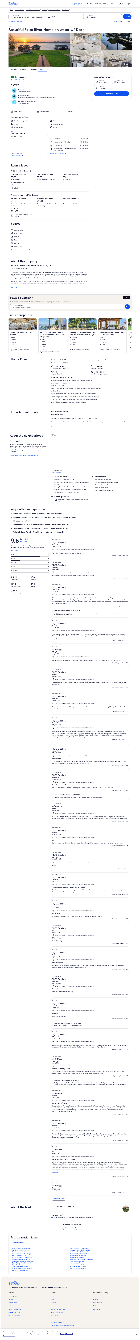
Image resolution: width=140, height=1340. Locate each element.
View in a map (16, 155)
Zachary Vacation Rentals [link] (20, 1270)
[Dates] (65, 16)
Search (127, 17)
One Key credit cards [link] (14, 1312)
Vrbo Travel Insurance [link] (14, 1316)
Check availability (111, 94)
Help (112, 4)
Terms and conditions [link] (57, 1312)
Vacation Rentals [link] (19, 10)
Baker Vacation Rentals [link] (77, 1261)
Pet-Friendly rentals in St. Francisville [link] (81, 1259)
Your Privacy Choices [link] (56, 1322)
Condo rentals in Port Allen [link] (20, 1250)
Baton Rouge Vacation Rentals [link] (21, 1263)
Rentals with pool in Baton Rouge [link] (22, 1261)
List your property (101, 4)
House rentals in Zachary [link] (77, 1257)
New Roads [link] (65, 10)
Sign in (129, 4)
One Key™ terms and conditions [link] (59, 1309)
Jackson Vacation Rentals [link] (77, 1265)
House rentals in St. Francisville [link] (22, 1257)
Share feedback (70, 1228)
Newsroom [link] (54, 1306)
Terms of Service (9, 1336)
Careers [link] (53, 1299)
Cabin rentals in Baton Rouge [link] (21, 1248)
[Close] (136, 1334)
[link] (127, 21)
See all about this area (57, 153)
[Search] (127, 306)
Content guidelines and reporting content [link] (62, 1325)
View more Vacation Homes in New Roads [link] (23, 455)
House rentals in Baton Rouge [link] (21, 1254)
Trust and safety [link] (13, 1302)
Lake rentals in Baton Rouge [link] (21, 1259)
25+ (127, 64)
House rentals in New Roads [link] (78, 1254)
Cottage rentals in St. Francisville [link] (80, 1250)
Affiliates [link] (53, 1302)
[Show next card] (131, 336)
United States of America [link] (33, 10)
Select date (103, 82)
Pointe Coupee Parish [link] (54, 10)
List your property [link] (13, 1296)
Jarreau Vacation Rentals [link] (20, 1267)
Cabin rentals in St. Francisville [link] (79, 1248)
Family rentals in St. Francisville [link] (79, 1252)
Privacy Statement (66, 1334)
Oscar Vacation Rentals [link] (19, 1265)
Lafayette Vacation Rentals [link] (78, 1267)
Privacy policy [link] (54, 1316)
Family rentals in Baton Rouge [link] (21, 1252)
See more (14, 287)
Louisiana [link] (44, 10)
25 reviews (23, 541)
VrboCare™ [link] (12, 1299)
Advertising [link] (12, 1319)
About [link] (52, 1296)
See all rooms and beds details (20, 250)
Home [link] (11, 10)
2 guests (92, 17)
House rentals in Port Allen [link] (78, 1255)
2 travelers (102, 88)
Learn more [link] (14, 551)
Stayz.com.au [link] (97, 1309)
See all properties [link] (16, 22)
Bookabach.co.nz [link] (98, 1306)
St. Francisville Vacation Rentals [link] (22, 1268)
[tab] (18, 1242)
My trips (120, 4)
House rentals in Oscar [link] (19, 1255)
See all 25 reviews (16, 80)
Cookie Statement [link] (56, 1319)
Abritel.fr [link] (95, 1299)
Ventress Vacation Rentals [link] (78, 1268)
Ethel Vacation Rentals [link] (77, 1263)
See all (13, 131)
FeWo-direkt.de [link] (97, 1302)
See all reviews (58, 1199)
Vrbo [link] (94, 1296)
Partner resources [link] (13, 1306)
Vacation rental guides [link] (15, 1309)
